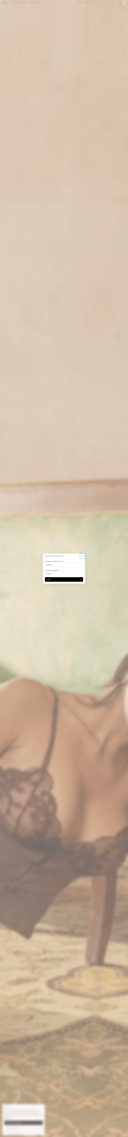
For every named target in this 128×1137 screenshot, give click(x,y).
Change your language (52, 570)
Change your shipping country (54, 561)
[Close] (82, 556)
